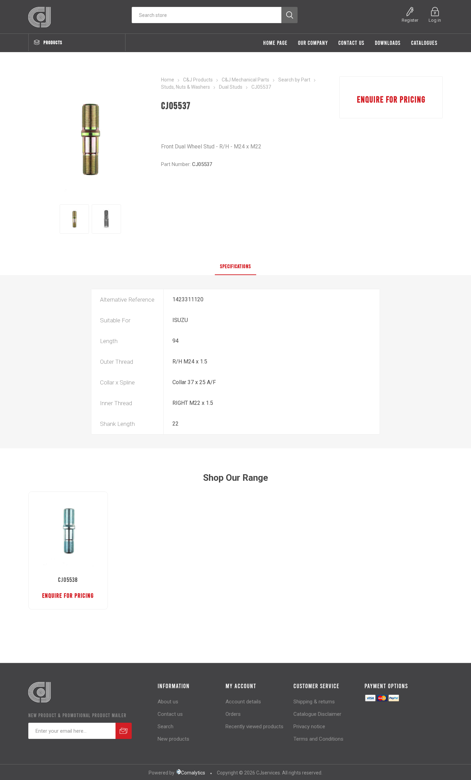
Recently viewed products (254, 726)
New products (173, 739)
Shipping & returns (314, 702)
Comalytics (193, 773)
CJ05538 (68, 579)
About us (168, 702)
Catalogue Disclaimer (317, 714)
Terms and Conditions (318, 739)
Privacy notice (309, 726)
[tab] (235, 266)
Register (410, 20)
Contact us (170, 714)
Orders (233, 714)
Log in (435, 20)
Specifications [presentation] (235, 266)
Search (165, 726)
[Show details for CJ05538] (68, 531)
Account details (243, 702)
